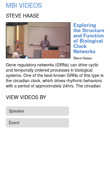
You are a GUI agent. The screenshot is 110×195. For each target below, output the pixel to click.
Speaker (16, 111)
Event (14, 122)
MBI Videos (24, 5)
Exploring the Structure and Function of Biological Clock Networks (88, 38)
